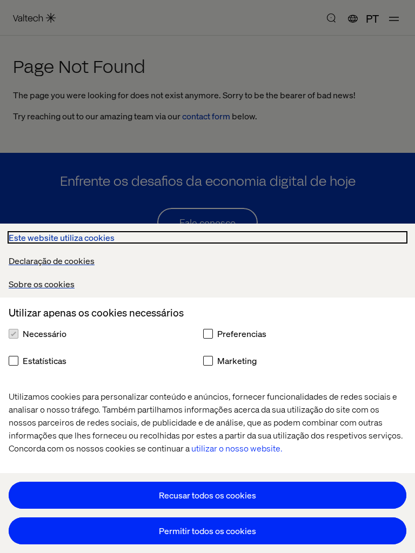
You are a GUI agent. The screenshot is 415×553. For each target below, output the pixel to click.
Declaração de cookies (52, 260)
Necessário (44, 333)
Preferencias (241, 333)
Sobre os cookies (42, 284)
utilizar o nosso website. (237, 448)
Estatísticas (44, 360)
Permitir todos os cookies (207, 530)
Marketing (237, 360)
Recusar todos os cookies (207, 495)
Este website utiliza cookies (62, 237)
